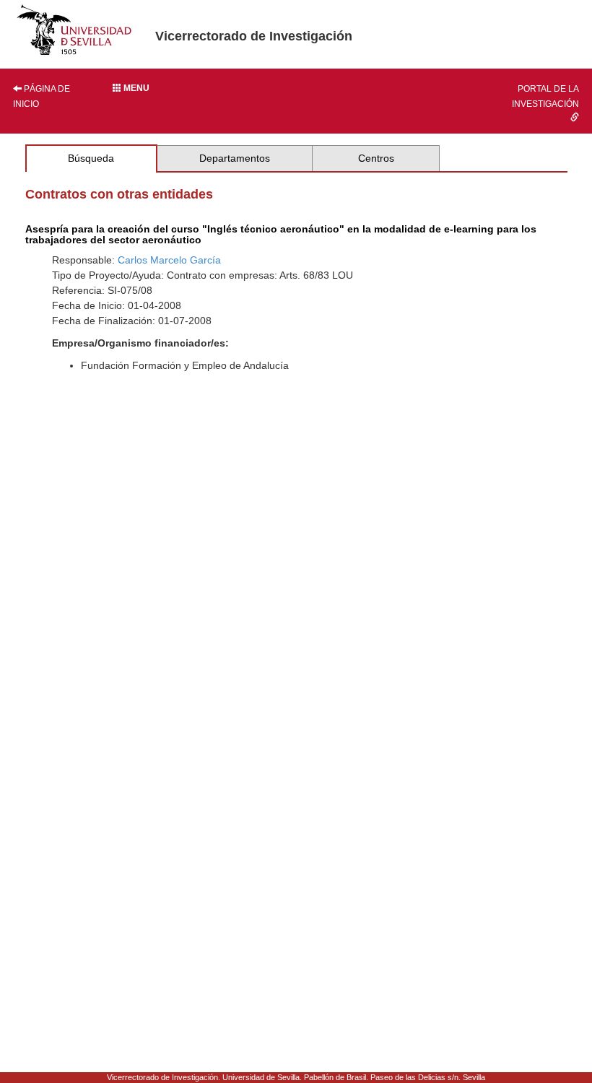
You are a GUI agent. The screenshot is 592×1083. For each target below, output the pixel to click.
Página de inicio (41, 96)
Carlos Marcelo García (169, 260)
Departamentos (234, 158)
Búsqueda (91, 158)
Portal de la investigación (545, 96)
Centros (376, 158)
